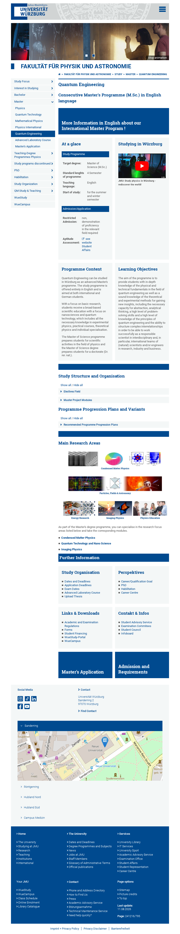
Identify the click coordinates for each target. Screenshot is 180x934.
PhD (17, 170)
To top (123, 898)
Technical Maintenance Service (88, 911)
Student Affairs (128, 863)
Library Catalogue (29, 906)
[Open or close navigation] (162, 9)
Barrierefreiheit (120, 928)
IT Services (126, 846)
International (26, 863)
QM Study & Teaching (27, 190)
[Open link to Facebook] (21, 706)
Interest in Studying (26, 88)
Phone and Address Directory (87, 890)
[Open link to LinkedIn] (34, 699)
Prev (18, 41)
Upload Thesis (73, 596)
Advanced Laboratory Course (33, 140)
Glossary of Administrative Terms (89, 863)
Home (22, 833)
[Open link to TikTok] (27, 699)
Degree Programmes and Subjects (90, 846)
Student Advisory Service (136, 622)
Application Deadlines (78, 585)
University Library (129, 842)
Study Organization (26, 184)
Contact (85, 689)
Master (18, 101)
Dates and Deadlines (77, 581)
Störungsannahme (80, 907)
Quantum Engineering (28, 133)
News (72, 850)
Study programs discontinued (32, 163)
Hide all (78, 385)
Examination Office (131, 858)
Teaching (24, 854)
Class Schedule (28, 898)
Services (124, 833)
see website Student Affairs (87, 244)
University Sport (129, 850)
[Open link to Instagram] (21, 699)
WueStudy (20, 197)
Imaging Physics (71, 549)
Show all (66, 385)
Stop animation (157, 57)
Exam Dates (72, 589)
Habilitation (21, 177)
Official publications (81, 867)
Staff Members (78, 858)
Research (24, 850)
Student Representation (133, 867)
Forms (68, 629)
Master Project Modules (78, 400)
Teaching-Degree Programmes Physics (27, 155)
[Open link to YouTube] (27, 706)
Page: (120, 916)
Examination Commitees (136, 626)
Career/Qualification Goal (136, 581)
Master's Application (27, 146)
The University (27, 842)
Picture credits (128, 894)
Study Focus (22, 81)
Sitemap (124, 890)
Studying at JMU (28, 846)
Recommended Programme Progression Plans (91, 424)
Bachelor (19, 94)
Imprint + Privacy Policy (64, 928)
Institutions (25, 858)
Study (118, 74)
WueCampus (22, 204)
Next (161, 41)
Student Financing (76, 633)
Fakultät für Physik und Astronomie (76, 66)
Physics (20, 108)
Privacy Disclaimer (95, 928)
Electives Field (72, 391)
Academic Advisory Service (136, 854)
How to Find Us (78, 894)
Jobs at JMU (77, 854)
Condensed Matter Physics (78, 537)
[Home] (59, 74)
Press (72, 898)
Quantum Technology (28, 114)
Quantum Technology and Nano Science (86, 543)
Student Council (131, 629)
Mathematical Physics (29, 121)
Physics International (28, 127)
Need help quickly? (80, 915)
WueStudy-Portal (75, 637)
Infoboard (127, 633)
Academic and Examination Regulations (81, 624)
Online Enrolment (29, 902)
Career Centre (129, 592)
